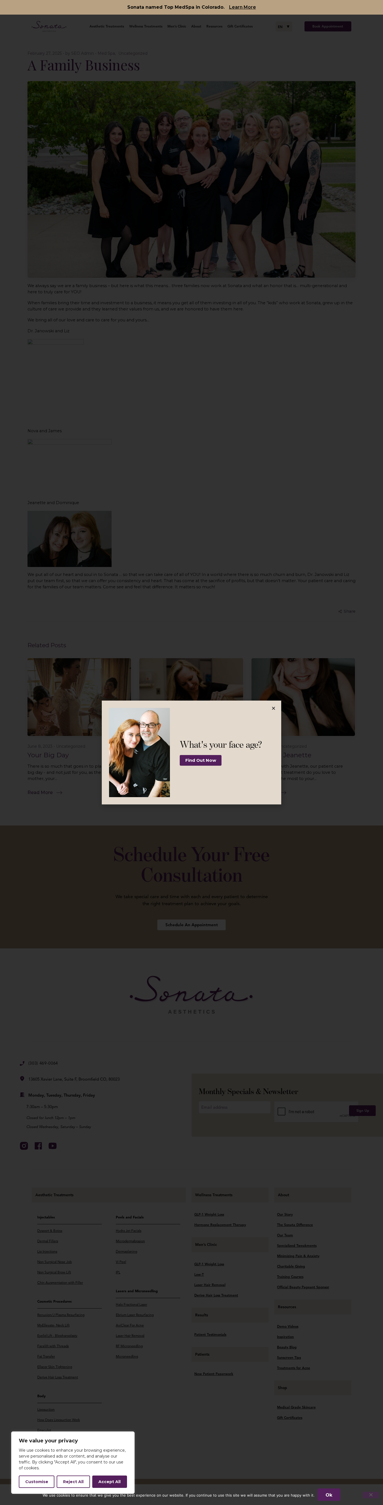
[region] (73, 1462)
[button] (273, 708)
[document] (191, 752)
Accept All (109, 1481)
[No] (371, 1495)
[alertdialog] (191, 7)
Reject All (73, 1481)
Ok (329, 1495)
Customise (36, 1481)
